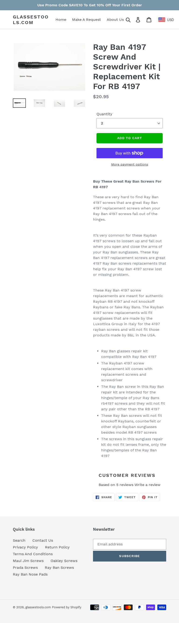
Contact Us (42, 540)
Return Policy (57, 547)
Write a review (147, 485)
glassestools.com (31, 19)
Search (19, 540)
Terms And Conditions (33, 554)
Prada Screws (25, 567)
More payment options (129, 164)
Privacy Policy (25, 547)
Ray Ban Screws (59, 567)
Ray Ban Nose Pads (30, 574)
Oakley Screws (64, 560)
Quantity (104, 114)
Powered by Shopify (66, 607)
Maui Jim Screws (28, 560)
